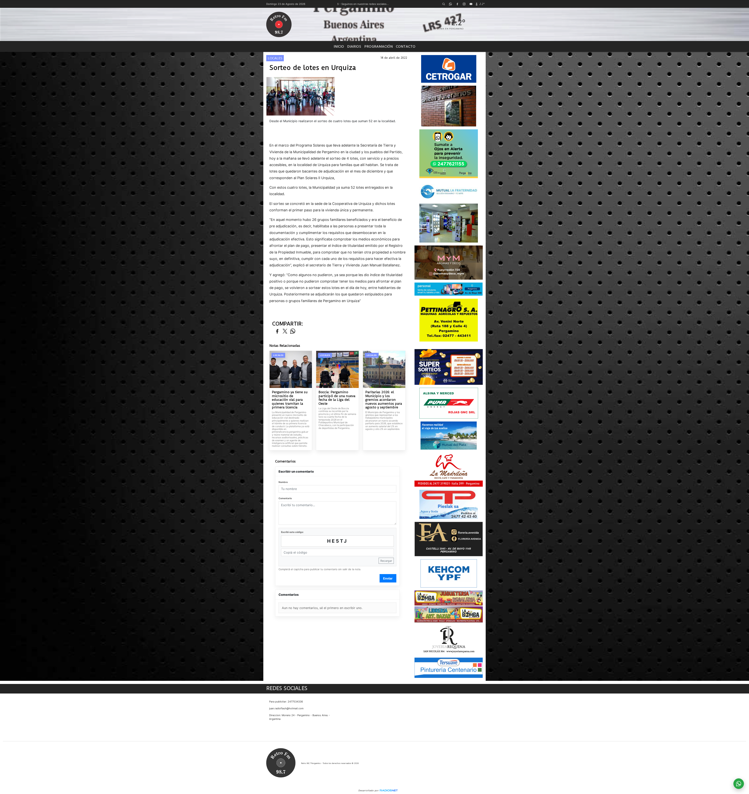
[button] (443, 4)
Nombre (283, 482)
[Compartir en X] (285, 331)
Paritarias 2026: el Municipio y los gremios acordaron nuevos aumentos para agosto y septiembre (383, 399)
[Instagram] (464, 4)
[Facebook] (457, 4)
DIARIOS (354, 46)
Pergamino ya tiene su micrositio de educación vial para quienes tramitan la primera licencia (290, 399)
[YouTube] (471, 4)
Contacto (405, 46)
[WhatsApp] (450, 4)
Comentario (285, 498)
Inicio (339, 46)
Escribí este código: (292, 532)
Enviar (388, 578)
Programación (378, 46)
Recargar (386, 560)
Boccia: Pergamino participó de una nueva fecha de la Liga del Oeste (337, 397)
